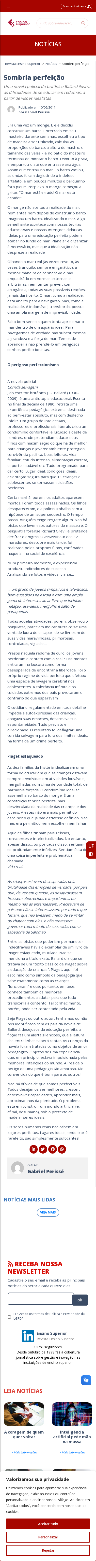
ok (80, 1300)
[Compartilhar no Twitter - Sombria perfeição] (43, 1149)
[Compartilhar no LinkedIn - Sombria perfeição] (34, 1149)
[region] (48, 1516)
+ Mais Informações (24, 1452)
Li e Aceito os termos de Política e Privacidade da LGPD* (49, 1316)
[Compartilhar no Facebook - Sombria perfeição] (52, 1149)
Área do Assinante (75, 6)
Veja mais (48, 1212)
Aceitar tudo (48, 1523)
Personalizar (48, 1537)
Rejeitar (48, 1550)
